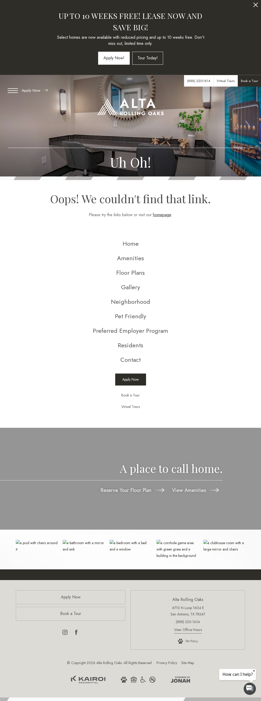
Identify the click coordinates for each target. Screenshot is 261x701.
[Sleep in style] (130, 546)
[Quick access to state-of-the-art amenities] (224, 546)
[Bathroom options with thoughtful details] (84, 546)
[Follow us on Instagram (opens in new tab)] (65, 633)
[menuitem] (130, 244)
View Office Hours (188, 629)
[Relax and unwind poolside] (37, 546)
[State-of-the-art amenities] (177, 549)
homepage (162, 215)
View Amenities (189, 490)
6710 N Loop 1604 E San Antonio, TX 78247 (188, 611)
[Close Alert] (255, 6)
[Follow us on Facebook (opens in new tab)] (76, 633)
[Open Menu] (13, 90)
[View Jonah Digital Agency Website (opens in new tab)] (180, 681)
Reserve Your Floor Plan (126, 490)
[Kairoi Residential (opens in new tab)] (88, 682)
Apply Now (32, 90)
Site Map (187, 662)
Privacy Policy (166, 662)
